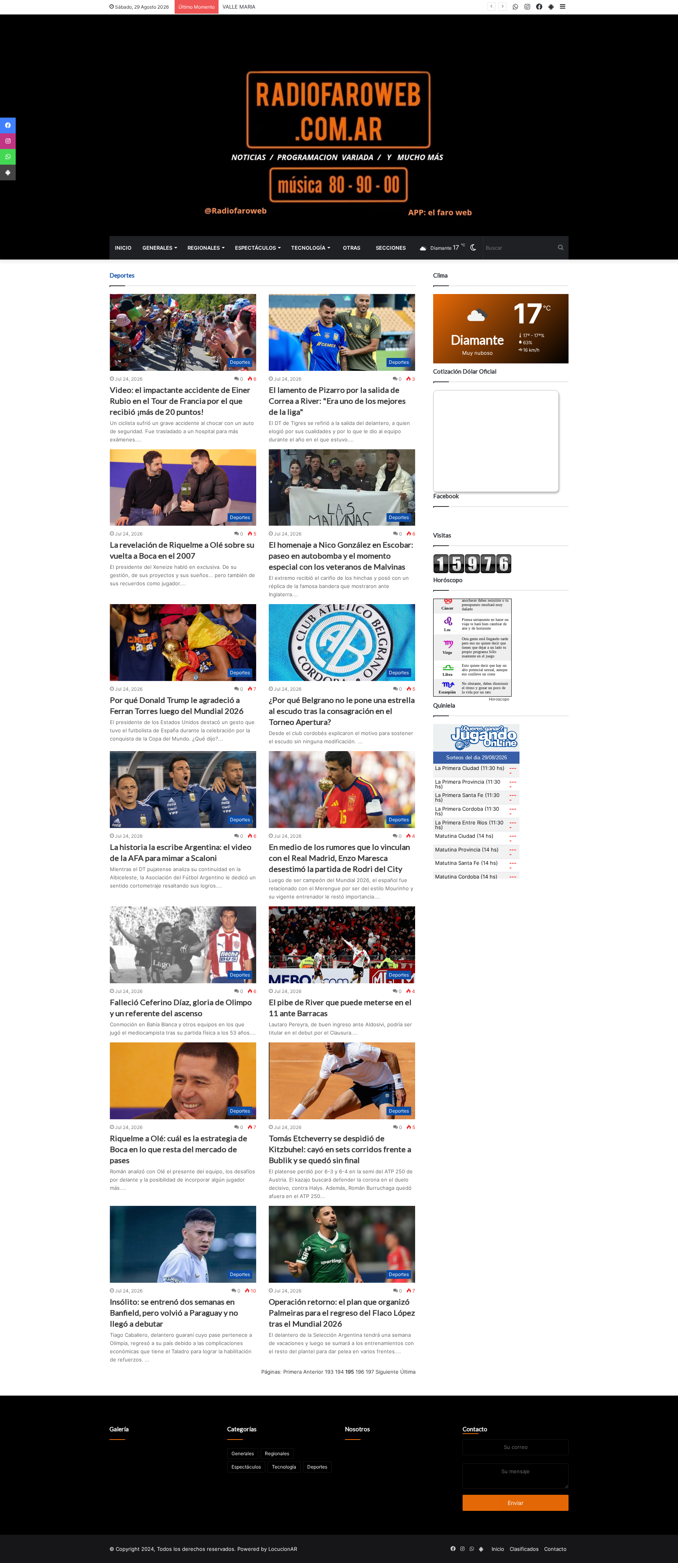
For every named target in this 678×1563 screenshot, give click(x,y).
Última (408, 1372)
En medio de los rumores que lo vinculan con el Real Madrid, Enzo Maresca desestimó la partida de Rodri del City (339, 857)
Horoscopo (499, 699)
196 (359, 1372)
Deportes (317, 1467)
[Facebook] (8, 125)
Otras (351, 248)
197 (370, 1372)
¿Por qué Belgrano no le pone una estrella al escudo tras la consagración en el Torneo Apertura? (342, 710)
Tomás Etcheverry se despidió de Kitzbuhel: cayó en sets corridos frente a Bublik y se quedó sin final (340, 1149)
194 (339, 1372)
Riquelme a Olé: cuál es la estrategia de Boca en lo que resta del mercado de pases (178, 1149)
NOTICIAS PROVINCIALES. (253, 7)
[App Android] (8, 172)
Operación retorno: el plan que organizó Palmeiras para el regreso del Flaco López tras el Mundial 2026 (342, 1312)
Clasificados (524, 1549)
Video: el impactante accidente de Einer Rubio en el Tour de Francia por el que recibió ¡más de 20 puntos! (180, 400)
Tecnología (308, 248)
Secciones (391, 248)
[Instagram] (8, 141)
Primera (292, 1372)
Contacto (475, 1428)
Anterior (313, 1372)
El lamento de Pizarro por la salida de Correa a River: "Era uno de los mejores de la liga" (337, 400)
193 (329, 1372)
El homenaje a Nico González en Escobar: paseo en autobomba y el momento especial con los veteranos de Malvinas (341, 555)
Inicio (123, 248)
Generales (157, 248)
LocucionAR (282, 1549)
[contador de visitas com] (472, 571)
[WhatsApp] (8, 157)
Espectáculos (255, 248)
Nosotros (357, 1428)
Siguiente (387, 1372)
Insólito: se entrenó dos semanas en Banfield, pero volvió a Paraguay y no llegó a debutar (174, 1312)
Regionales (204, 248)
